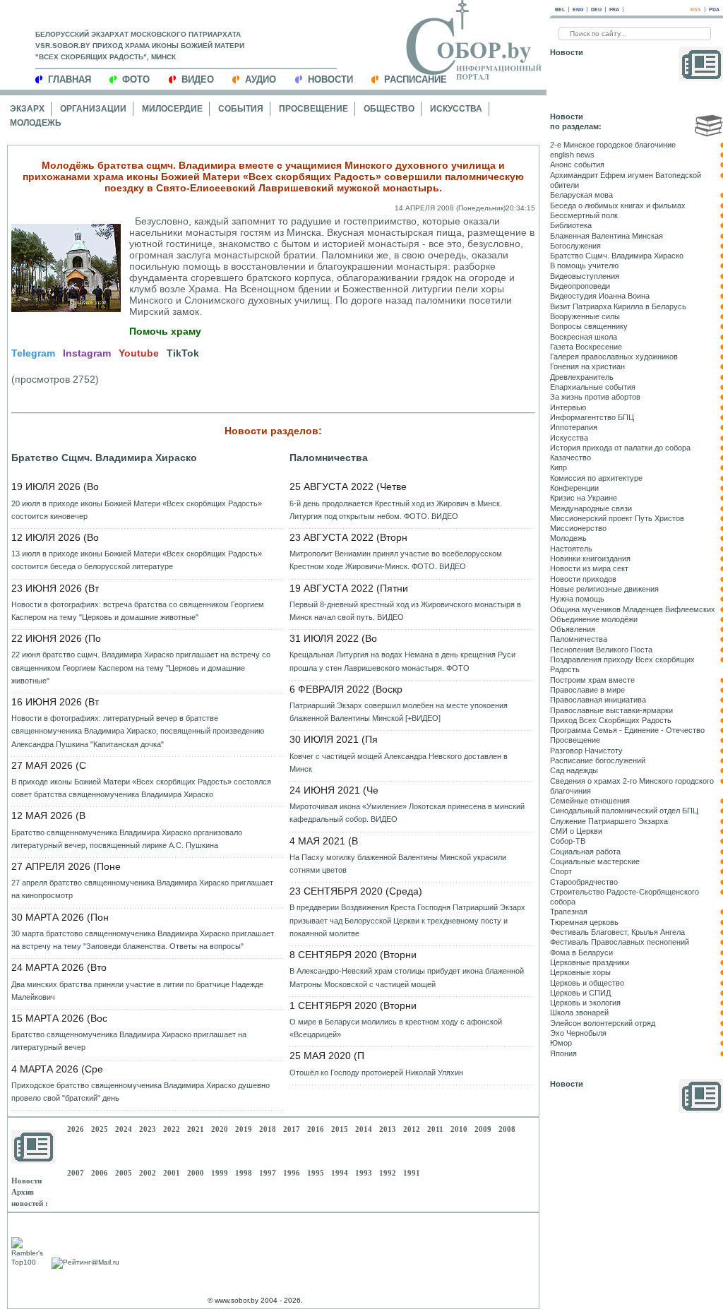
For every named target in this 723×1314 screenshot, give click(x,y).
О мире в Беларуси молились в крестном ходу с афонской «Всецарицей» (395, 1028)
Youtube (139, 353)
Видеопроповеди (580, 286)
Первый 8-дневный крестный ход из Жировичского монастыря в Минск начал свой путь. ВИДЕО (405, 610)
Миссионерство (578, 528)
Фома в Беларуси (581, 952)
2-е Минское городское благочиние (613, 145)
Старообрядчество (584, 882)
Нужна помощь (577, 599)
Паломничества (328, 457)
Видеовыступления (584, 276)
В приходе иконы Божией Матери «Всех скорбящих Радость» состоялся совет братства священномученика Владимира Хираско (141, 788)
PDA (714, 9)
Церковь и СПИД (580, 993)
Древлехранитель (582, 377)
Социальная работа (585, 851)
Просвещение (313, 109)
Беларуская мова (581, 195)
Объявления (572, 629)
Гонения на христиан (587, 366)
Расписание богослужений (597, 760)
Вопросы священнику (589, 326)
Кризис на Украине (583, 498)
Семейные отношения (590, 800)
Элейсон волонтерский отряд (602, 1023)
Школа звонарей (579, 1012)
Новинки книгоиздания (590, 558)
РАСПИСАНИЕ (415, 79)
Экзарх (27, 109)
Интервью (568, 407)
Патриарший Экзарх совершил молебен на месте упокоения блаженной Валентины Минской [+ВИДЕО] (398, 711)
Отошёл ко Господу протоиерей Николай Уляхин (376, 1072)
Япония (563, 1053)
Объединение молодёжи (594, 619)
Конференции (574, 488)
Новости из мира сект (589, 568)
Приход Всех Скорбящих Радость (610, 720)
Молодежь (35, 123)
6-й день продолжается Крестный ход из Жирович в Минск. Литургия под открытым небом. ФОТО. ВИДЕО (395, 509)
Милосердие (172, 109)
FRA (614, 9)
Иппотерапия (573, 427)
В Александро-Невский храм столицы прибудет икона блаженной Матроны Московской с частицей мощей (406, 977)
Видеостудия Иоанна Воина (600, 296)
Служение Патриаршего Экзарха (609, 821)
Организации (93, 109)
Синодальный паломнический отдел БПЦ (624, 810)
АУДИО (260, 79)
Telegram (33, 353)
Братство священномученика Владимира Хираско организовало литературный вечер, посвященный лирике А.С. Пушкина (126, 838)
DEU (596, 9)
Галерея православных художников (614, 356)
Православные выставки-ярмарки (611, 710)
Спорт (561, 871)
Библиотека (571, 225)
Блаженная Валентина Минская (606, 236)
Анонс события (577, 164)
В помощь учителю (584, 265)
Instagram (87, 353)
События (240, 109)
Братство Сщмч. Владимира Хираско (104, 457)
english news (572, 154)
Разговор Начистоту (586, 750)
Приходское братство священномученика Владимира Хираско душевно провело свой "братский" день (140, 1091)
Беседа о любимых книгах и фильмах (618, 205)
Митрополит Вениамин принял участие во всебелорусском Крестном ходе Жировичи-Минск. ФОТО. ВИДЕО (395, 560)
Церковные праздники (589, 962)
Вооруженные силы (585, 316)
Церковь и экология (585, 1002)
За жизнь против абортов (595, 397)
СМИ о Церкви (576, 831)
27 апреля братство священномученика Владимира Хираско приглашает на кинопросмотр (142, 889)
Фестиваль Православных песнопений (619, 942)
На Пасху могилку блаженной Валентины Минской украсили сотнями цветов (397, 863)
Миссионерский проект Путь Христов (617, 518)
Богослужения (575, 245)
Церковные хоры (580, 972)
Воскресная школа (583, 337)
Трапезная (568, 911)
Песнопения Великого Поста (601, 649)
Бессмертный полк (584, 215)
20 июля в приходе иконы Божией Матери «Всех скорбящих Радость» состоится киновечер (136, 509)
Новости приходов (583, 579)
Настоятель (571, 548)
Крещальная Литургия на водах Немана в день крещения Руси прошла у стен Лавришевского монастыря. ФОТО (402, 660)
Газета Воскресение (586, 346)
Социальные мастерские (595, 861)
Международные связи (591, 508)
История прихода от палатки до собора (620, 447)
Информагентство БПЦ (592, 417)
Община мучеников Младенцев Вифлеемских (632, 609)
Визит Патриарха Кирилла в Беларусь (618, 306)
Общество (389, 109)
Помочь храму (165, 331)
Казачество (570, 457)
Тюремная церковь (584, 922)
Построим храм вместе (592, 680)
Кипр (558, 467)
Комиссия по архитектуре (596, 478)
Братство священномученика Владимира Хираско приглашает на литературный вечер (128, 1040)
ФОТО (136, 79)
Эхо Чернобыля (578, 1033)
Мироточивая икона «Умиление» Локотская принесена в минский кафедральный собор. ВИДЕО (407, 812)
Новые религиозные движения (604, 589)
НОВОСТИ (330, 79)
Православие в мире (587, 690)
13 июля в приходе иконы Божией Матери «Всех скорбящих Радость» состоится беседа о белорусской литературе (136, 560)
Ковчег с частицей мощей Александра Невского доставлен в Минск (398, 762)
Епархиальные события (592, 387)
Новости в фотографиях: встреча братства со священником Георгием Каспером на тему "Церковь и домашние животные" (137, 610)
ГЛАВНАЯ (69, 79)
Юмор (561, 1043)
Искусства (456, 109)
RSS (696, 9)
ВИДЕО (197, 79)
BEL (560, 9)
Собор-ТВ (567, 841)
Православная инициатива (598, 699)
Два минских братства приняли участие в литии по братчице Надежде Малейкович (137, 990)
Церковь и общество (587, 983)
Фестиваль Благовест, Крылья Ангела (617, 932)
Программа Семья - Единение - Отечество (627, 730)
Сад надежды (574, 770)
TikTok (183, 353)
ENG (578, 9)
